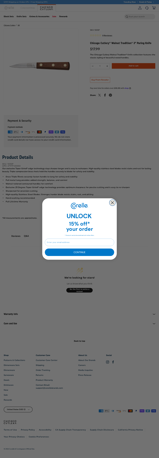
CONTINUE (79, 252)
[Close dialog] (112, 203)
